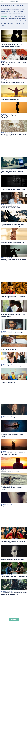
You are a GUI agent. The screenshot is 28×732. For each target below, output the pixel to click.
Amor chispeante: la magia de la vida (12, 242)
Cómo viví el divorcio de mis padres (12, 333)
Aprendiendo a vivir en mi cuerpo (11, 366)
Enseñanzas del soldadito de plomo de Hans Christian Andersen (13, 297)
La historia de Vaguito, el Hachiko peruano (11, 488)
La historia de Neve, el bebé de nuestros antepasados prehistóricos (14, 593)
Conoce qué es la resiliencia (10, 99)
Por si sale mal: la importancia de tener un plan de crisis (13, 542)
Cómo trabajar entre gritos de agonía (13, 189)
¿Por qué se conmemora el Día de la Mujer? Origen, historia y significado (12, 81)
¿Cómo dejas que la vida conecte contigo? (11, 116)
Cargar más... (14, 619)
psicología (4, 16)
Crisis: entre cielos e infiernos (10, 418)
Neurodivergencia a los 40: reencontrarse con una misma (10, 207)
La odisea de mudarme (8, 382)
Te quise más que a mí (8, 506)
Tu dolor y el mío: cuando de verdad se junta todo (13, 260)
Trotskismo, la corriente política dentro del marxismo (13, 63)
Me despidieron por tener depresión (12, 559)
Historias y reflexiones (6, 43)
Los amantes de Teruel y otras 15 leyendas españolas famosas (11, 45)
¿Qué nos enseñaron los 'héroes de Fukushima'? (12, 172)
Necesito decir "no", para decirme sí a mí (14, 576)
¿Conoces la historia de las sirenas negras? (12, 435)
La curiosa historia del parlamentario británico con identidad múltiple (12, 225)
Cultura (3, 61)
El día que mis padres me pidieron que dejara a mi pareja (13, 315)
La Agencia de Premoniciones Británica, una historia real (13, 135)
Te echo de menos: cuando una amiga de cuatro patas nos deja (13, 453)
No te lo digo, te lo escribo (9, 349)
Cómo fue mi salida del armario (11, 471)
